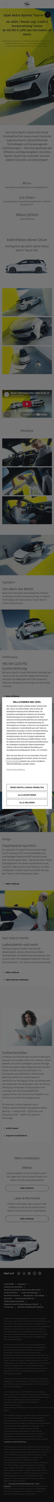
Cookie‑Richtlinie (13, 761)
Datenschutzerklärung (16, 769)
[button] (27, 787)
